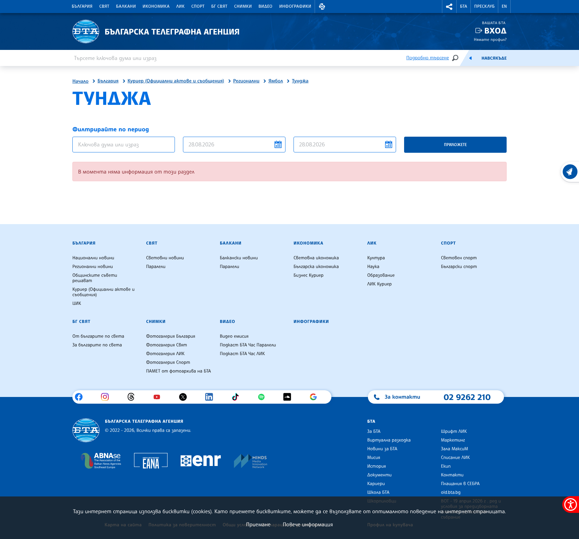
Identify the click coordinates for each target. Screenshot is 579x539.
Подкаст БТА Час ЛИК (242, 353)
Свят (104, 6)
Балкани (126, 6)
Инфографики (295, 6)
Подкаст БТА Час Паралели (248, 345)
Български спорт (459, 266)
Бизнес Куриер (309, 275)
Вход (495, 31)
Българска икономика (316, 266)
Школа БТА (378, 492)
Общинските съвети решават (94, 278)
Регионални (246, 81)
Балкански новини (239, 258)
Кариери (376, 483)
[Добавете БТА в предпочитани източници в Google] (316, 397)
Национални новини (93, 258)
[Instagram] (107, 397)
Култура (376, 258)
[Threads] (133, 397)
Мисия (373, 457)
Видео (266, 6)
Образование (381, 275)
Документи (379, 475)
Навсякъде (494, 58)
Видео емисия (234, 336)
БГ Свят (219, 6)
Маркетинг (453, 440)
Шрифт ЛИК (454, 431)
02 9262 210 (467, 397)
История (376, 466)
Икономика (156, 6)
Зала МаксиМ (454, 449)
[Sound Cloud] (290, 397)
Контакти (452, 475)
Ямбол (275, 81)
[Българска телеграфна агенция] (86, 430)
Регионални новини (92, 266)
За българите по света (97, 345)
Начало (80, 81)
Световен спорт (459, 258)
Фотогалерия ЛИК (165, 353)
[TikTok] (238, 397)
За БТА (373, 431)
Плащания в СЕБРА (460, 483)
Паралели (156, 266)
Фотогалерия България (170, 336)
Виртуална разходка (389, 440)
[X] (185, 397)
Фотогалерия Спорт (168, 362)
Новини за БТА (382, 449)
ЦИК (76, 303)
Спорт (197, 6)
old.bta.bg (451, 492)
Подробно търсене (427, 58)
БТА (463, 6)
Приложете (455, 144)
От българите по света (98, 336)
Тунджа (300, 81)
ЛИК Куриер (379, 284)
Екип (446, 466)
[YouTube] (159, 397)
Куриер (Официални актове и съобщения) (176, 81)
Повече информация (308, 524)
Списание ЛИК (455, 457)
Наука (373, 266)
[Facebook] (81, 397)
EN (504, 6)
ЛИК (180, 6)
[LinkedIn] (211, 397)
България (82, 6)
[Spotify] (264, 397)
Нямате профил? (490, 39)
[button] (322, 6)
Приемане (258, 524)
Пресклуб (484, 6)
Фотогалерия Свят (166, 345)
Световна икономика (316, 258)
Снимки (243, 6)
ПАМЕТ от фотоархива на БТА (178, 371)
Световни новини (165, 258)
